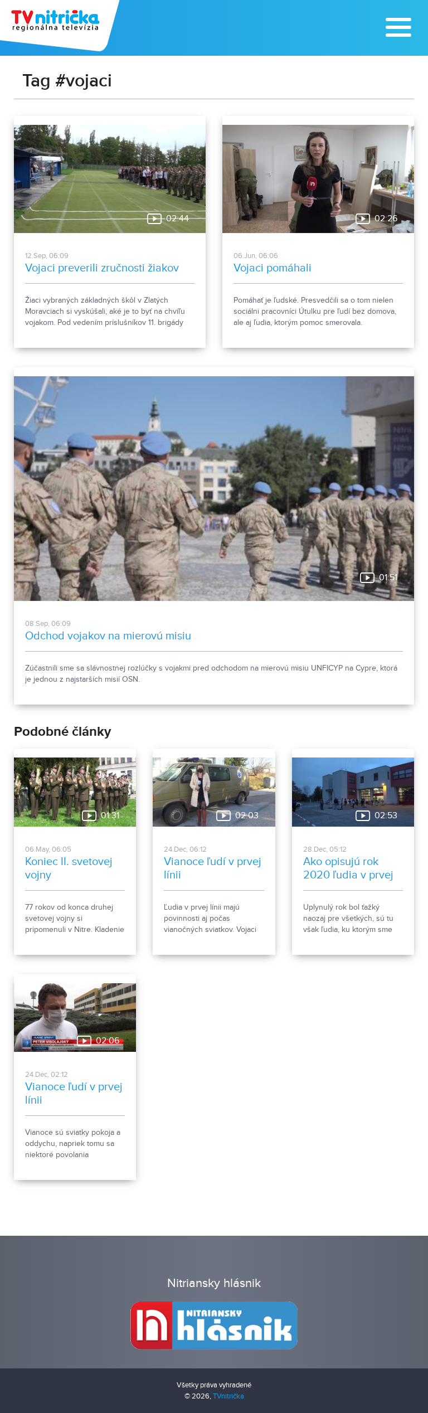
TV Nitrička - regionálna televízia (61, 25)
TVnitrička (228, 1396)
